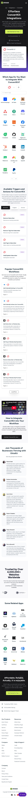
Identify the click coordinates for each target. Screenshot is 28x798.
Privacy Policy (5, 773)
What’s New (17, 722)
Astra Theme (5, 722)
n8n (3, 748)
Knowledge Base (18, 748)
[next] (16, 178)
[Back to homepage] (5, 3)
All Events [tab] (5, 207)
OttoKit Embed (18, 735)
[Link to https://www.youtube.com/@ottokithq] (18, 795)
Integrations (12, 7)
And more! (4, 738)
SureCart (4, 730)
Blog (15, 750)
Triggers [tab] (14, 207)
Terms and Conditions (7, 776)
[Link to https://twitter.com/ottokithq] (15, 795)
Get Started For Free (13, 693)
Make (3, 750)
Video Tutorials (18, 753)
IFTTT (3, 753)
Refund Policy (17, 758)
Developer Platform (19, 733)
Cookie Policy (5, 779)
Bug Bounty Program (7, 782)
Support (16, 756)
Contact (4, 768)
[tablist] (14, 208)
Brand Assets (17, 730)
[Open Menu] (26, 3)
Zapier (3, 745)
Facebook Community (19, 761)
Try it (4, 294)
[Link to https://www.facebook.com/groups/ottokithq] (12, 795)
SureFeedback (5, 735)
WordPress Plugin (18, 724)
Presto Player (5, 733)
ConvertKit (19, 7)
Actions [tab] (23, 207)
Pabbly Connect (6, 756)
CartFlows (4, 724)
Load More (14, 392)
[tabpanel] (14, 236)
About (3, 771)
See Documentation (13, 36)
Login (15, 745)
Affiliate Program (18, 727)
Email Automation (15, 65)
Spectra (3, 727)
